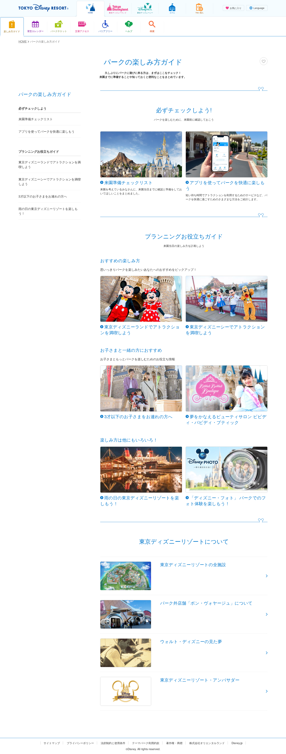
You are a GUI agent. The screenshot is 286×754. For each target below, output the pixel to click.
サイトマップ (52, 743)
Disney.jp (237, 743)
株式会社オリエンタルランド (207, 743)
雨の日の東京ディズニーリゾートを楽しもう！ (48, 211)
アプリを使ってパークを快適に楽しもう (46, 131)
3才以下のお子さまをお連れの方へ (42, 196)
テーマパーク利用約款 (145, 743)
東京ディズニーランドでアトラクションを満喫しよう (49, 164)
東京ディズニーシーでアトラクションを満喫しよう (49, 181)
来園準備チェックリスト (35, 119)
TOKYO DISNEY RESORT (43, 8)
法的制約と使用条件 (113, 743)
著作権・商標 (174, 743)
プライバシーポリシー (80, 743)
